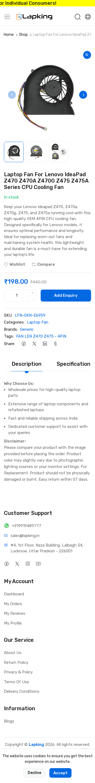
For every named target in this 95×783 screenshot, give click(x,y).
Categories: (14, 322)
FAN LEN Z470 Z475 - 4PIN (41, 336)
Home (9, 34)
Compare (46, 264)
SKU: (8, 315)
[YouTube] (38, 563)
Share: (9, 343)
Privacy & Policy (18, 672)
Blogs (9, 721)
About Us (12, 652)
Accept (60, 773)
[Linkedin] (44, 344)
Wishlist (17, 264)
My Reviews (14, 613)
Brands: (11, 329)
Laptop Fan (37, 322)
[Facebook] (23, 344)
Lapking (36, 744)
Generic (27, 329)
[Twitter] (34, 344)
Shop (23, 34)
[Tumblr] (55, 344)
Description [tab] (26, 364)
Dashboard (14, 594)
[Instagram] (27, 563)
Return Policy (16, 662)
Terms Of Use (16, 681)
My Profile (13, 623)
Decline (34, 773)
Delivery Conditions (21, 691)
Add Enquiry (66, 295)
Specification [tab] (73, 364)
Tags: (9, 336)
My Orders (13, 603)
